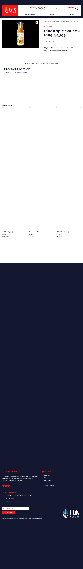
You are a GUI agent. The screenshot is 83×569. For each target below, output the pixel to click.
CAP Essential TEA (34, 232)
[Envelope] (6, 486)
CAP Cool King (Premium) (62, 232)
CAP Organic (48, 26)
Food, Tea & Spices (57, 21)
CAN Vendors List (30, 14)
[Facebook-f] (3, 486)
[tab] (27, 63)
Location (27, 63)
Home (45, 21)
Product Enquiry (53, 63)
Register (71, 14)
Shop (49, 21)
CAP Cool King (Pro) (7, 232)
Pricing (52, 14)
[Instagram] (8, 486)
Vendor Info (34, 63)
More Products (44, 63)
